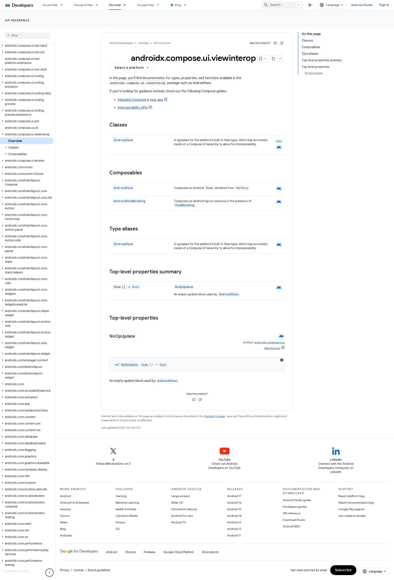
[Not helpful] (281, 43)
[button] (27, 45)
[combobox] (282, 5)
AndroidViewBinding (129, 201)
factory (242, 188)
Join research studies (352, 516)
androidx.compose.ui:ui (270, 342)
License (79, 570)
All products (210, 552)
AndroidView (123, 188)
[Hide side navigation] (49, 572)
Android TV (178, 522)
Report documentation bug (356, 502)
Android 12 (234, 529)
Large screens (180, 496)
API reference (17, 20)
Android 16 (234, 502)
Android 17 (234, 496)
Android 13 (234, 522)
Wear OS (177, 502)
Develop (115, 5)
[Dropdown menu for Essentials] (63, 5)
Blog (178, 5)
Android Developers (121, 43)
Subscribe (343, 570)
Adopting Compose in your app (140, 100)
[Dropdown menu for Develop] (126, 5)
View (209, 188)
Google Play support (351, 509)
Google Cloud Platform (178, 552)
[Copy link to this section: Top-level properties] (162, 318)
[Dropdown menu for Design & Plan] (98, 5)
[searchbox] (27, 35)
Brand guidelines (99, 570)
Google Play (145, 5)
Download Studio (294, 520)
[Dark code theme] (281, 360)
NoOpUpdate (184, 287)
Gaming (121, 496)
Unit (135, 287)
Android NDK (291, 526)
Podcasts (66, 535)
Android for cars (182, 516)
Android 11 (234, 535)
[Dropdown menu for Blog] (186, 5)
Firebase (149, 552)
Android (65, 496)
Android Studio (362, 5)
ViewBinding (184, 205)
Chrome (130, 552)
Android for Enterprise (74, 502)
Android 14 (234, 516)
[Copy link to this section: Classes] (131, 125)
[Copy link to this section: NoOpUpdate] (139, 336)
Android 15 (234, 509)
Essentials (50, 5)
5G (118, 529)
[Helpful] (275, 43)
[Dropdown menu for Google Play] (159, 5)
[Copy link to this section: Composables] (146, 173)
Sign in (384, 5)
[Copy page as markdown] (273, 58)
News (63, 522)
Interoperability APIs (133, 108)
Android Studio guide (297, 500)
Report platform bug (351, 496)
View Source (272, 348)
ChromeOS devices (184, 509)
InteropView (123, 140)
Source (64, 516)
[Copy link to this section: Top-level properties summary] (185, 272)
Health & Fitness (126, 509)
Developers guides (295, 507)
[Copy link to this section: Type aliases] (142, 229)
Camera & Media (127, 516)
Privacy (120, 522)
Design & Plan (83, 5)
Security (65, 509)
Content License (215, 416)
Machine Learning (127, 502)
